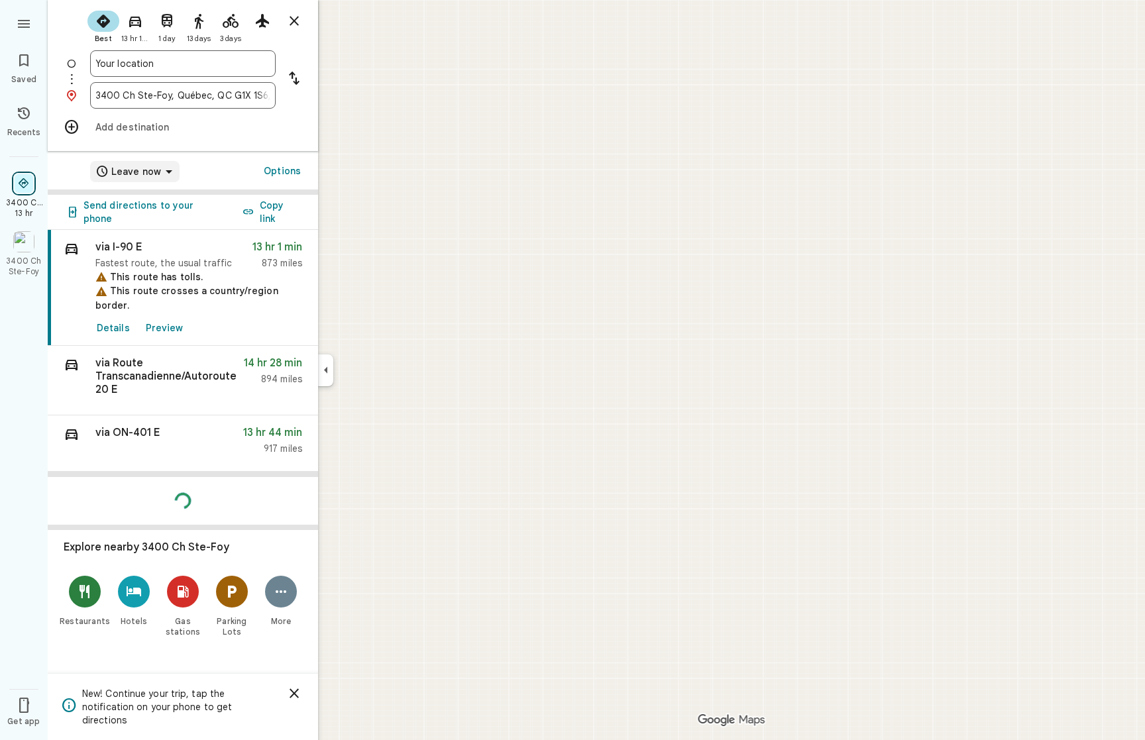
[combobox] (182, 63)
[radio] (103, 25)
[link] (183, 288)
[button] (183, 380)
